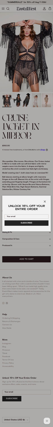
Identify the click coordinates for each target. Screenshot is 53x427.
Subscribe (26, 223)
